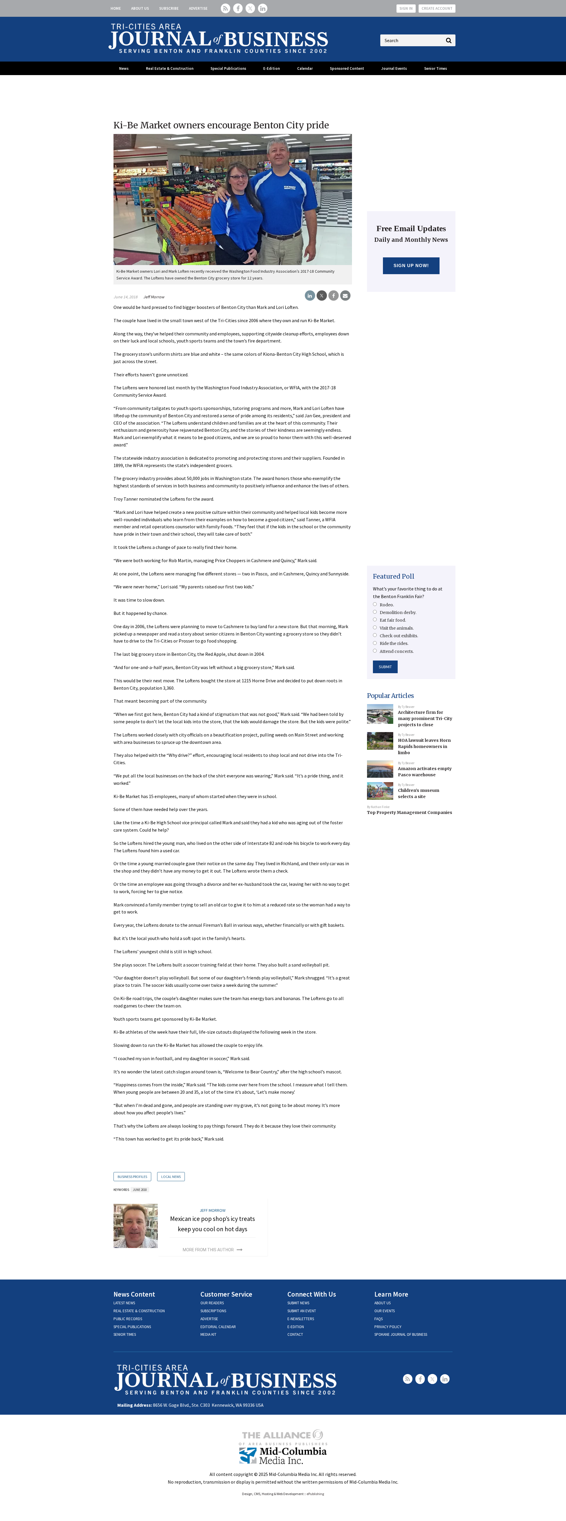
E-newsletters (300, 1318)
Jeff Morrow (153, 296)
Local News (171, 1176)
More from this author (208, 1249)
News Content (134, 1294)
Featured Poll (393, 576)
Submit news (298, 1302)
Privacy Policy (388, 1326)
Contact (295, 1334)
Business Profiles (132, 1176)
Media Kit (208, 1334)
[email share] (345, 296)
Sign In (406, 8)
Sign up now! (411, 265)
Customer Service (226, 1294)
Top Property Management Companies (409, 812)
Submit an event (301, 1310)
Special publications (132, 1326)
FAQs (378, 1318)
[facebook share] (333, 296)
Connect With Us (311, 1294)
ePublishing (315, 1494)
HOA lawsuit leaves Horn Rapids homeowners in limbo (424, 746)
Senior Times (435, 68)
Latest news (124, 1302)
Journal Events (394, 68)
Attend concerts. (397, 651)
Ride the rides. (394, 643)
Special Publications (228, 68)
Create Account (437, 8)
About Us (140, 8)
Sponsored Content (347, 68)
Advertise (198, 8)
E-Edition (271, 68)
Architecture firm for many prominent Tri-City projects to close (425, 718)
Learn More (391, 1294)
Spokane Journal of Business (400, 1334)
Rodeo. (387, 605)
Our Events (384, 1310)
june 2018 (140, 1190)
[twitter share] (322, 296)
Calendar (305, 68)
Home (116, 8)
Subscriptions (213, 1310)
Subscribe (169, 8)
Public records (127, 1318)
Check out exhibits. (399, 635)
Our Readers (212, 1302)
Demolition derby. (398, 612)
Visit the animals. (397, 628)
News (124, 68)
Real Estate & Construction (169, 68)
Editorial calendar (218, 1326)
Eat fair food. (393, 620)
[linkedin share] (310, 296)
